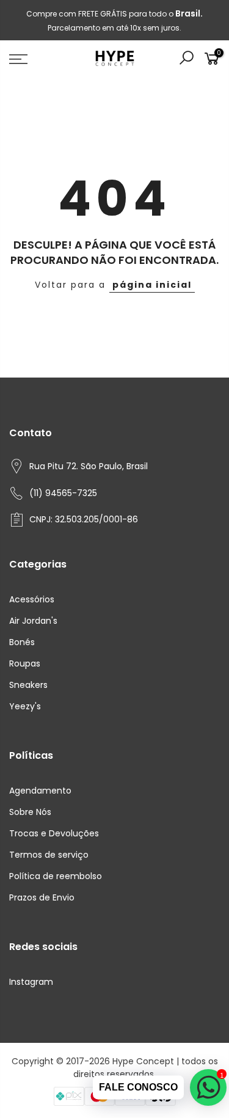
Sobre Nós (30, 812)
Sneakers (28, 685)
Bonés (22, 642)
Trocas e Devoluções (54, 833)
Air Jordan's (33, 621)
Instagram (31, 982)
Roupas (24, 663)
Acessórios (31, 599)
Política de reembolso (55, 876)
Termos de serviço (49, 855)
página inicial (152, 285)
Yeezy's (25, 706)
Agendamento (40, 790)
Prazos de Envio (42, 897)
